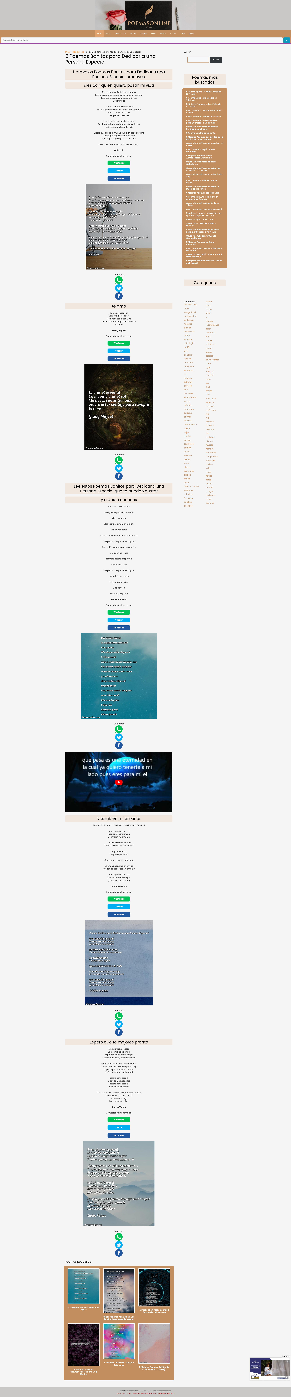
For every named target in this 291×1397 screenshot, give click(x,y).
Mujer (153, 33)
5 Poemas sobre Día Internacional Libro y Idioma (204, 255)
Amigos (143, 33)
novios (209, 476)
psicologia (189, 343)
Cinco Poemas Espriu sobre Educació (200, 150)
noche (209, 340)
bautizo (187, 335)
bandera (188, 355)
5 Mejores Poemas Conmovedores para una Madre (83, 1371)
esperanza (189, 471)
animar (187, 416)
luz (207, 317)
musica (187, 420)
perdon (187, 447)
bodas (209, 390)
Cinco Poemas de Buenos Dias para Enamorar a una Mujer (202, 121)
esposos (210, 402)
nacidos (188, 324)
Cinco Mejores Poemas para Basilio (204, 209)
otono (209, 309)
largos (209, 352)
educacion (211, 398)
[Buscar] (286, 40)
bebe (208, 363)
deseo (187, 451)
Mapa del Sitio (168, 1393)
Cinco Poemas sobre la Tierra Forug (201, 181)
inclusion (188, 339)
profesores (211, 410)
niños (208, 472)
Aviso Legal (121, 1393)
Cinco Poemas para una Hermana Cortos (204, 111)
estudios (188, 494)
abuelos (210, 421)
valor (208, 336)
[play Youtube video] (118, 782)
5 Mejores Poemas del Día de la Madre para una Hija (154, 1368)
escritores (189, 444)
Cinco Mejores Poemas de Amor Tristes (203, 204)
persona (210, 429)
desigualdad (190, 316)
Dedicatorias (120, 33)
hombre (209, 448)
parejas (209, 356)
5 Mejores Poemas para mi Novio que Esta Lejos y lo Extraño (203, 214)
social (187, 478)
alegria (209, 321)
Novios (163, 33)
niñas (208, 305)
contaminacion (191, 424)
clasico (187, 475)
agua (208, 367)
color (208, 328)
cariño (187, 347)
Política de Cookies (135, 1393)
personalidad (190, 304)
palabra (188, 502)
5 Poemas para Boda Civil (199, 219)
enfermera (189, 409)
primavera (211, 344)
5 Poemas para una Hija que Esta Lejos (119, 1364)
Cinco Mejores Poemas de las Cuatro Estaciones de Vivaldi (118, 1318)
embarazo (189, 370)
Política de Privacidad (152, 1393)
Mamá (133, 33)
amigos (209, 491)
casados (188, 505)
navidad (210, 406)
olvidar (209, 301)
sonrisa (187, 436)
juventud (188, 490)
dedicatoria (78, 52)
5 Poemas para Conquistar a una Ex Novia (203, 92)
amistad (210, 437)
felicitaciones (212, 325)
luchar (187, 401)
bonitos (209, 375)
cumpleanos (212, 456)
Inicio (99, 33)
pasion (187, 440)
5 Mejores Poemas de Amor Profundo (200, 243)
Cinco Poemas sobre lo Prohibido (203, 116)
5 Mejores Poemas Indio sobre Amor (83, 1308)
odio (186, 389)
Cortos (173, 33)
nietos (187, 467)
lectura (187, 358)
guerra (209, 348)
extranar (188, 382)
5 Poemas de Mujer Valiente (200, 133)
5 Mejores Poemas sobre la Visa (202, 192)
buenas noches (191, 486)
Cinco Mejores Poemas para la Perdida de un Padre (202, 127)
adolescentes (212, 359)
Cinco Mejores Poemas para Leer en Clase (204, 144)
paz (207, 383)
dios (208, 394)
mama (209, 487)
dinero (187, 308)
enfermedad (190, 397)
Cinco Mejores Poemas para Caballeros (201, 162)
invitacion (189, 320)
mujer (208, 483)
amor (208, 499)
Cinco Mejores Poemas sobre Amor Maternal (204, 249)
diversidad (189, 331)
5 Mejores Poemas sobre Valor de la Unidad (203, 105)
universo (188, 405)
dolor (186, 482)
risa (185, 374)
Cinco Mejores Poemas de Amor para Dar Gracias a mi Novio (203, 230)
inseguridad (190, 312)
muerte (209, 445)
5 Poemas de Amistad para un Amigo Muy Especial (202, 197)
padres (209, 464)
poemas (210, 503)
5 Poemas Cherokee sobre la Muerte (201, 224)
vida (208, 468)
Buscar (187, 52)
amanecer (189, 366)
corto (208, 479)
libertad (209, 371)
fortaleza (188, 498)
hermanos (211, 452)
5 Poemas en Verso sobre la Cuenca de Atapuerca (154, 1311)
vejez (186, 432)
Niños (191, 33)
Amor (108, 33)
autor (208, 379)
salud (208, 313)
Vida (183, 33)
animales (210, 332)
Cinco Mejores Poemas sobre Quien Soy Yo (204, 175)
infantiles (210, 460)
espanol (210, 425)
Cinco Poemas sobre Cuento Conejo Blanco (201, 237)
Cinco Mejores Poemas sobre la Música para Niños (202, 187)
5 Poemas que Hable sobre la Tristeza (201, 99)
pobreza (188, 385)
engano (188, 378)
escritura (188, 393)
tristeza (209, 441)
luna (208, 387)
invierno (188, 455)
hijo (207, 417)
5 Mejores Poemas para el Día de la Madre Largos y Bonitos (204, 138)
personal (188, 413)
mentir (187, 428)
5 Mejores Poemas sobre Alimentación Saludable (199, 156)
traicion (187, 327)
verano (187, 459)
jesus (186, 463)
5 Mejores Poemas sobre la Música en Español (204, 261)
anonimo (188, 362)
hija (207, 414)
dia (207, 433)
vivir (186, 351)
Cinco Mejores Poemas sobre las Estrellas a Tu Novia (203, 169)
